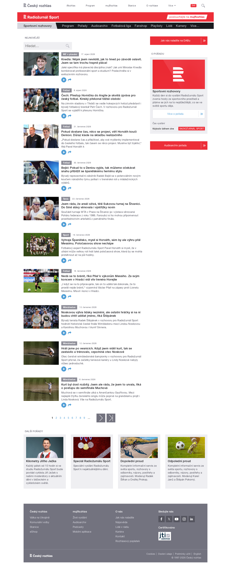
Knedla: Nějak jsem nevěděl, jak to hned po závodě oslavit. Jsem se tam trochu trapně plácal (101, 61)
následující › (100, 418)
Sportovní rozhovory (166, 91)
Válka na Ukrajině (40, 517)
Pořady (83, 25)
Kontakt (120, 536)
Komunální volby (39, 522)
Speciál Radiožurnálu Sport (91, 461)
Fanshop (141, 25)
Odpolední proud (179, 461)
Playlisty (156, 25)
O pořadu (157, 53)
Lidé (169, 25)
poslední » (111, 418)
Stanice (132, 5)
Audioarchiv (99, 25)
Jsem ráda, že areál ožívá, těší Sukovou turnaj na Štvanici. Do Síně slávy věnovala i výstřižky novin (101, 205)
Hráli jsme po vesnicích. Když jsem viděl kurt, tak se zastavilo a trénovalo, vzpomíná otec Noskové (96, 350)
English (197, 554)
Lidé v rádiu (122, 526)
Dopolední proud (132, 461)
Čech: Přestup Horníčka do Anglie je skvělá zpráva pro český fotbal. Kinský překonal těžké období (98, 97)
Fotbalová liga (121, 25)
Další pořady (34, 431)
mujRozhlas (111, 5)
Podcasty (78, 526)
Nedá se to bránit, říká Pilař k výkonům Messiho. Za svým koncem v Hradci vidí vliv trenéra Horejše (100, 277)
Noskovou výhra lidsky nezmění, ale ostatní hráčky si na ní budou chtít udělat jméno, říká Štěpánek (100, 314)
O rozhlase (152, 5)
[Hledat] (203, 5)
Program (90, 5)
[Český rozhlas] (37, 5)
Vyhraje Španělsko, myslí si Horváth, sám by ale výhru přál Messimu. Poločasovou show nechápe (100, 241)
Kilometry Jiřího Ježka (41, 461)
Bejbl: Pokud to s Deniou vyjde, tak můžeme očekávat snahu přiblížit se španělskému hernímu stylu (98, 169)
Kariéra (120, 531)
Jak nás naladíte (125, 517)
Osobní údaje (165, 554)
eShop (33, 531)
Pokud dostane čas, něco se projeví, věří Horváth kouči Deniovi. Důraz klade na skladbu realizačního (99, 133)
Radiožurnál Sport (191, 128)
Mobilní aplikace (82, 531)
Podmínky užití (182, 554)
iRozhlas (71, 5)
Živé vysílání (80, 517)
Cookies (150, 554)
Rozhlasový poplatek (128, 541)
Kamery (181, 25)
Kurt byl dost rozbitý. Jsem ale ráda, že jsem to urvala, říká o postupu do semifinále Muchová (101, 386)
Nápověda (121, 522)
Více (194, 25)
